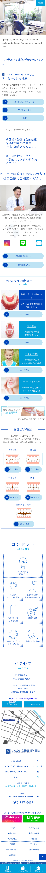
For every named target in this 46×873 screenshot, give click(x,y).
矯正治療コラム (12, 850)
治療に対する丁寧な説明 (13, 619)
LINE (24, 118)
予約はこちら (12, 704)
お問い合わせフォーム (24, 102)
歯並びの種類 (33, 833)
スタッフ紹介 (33, 828)
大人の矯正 (12, 839)
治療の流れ (12, 833)
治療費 (12, 844)
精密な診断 (32, 618)
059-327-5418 (34, 704)
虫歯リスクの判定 (33, 641)
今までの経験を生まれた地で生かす (33, 596)
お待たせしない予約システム (13, 642)
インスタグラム (24, 110)
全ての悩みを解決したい (23, 573)
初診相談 (12, 855)
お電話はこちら (24, 265)
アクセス (33, 844)
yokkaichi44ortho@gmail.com (24, 698)
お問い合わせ (33, 850)
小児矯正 (33, 839)
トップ (12, 828)
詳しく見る (24, 314)
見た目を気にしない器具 (13, 596)
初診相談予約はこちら (24, 256)
